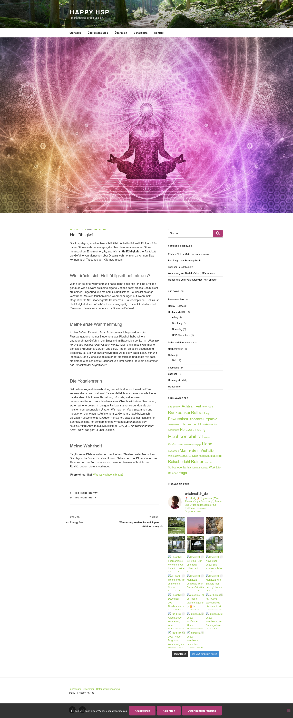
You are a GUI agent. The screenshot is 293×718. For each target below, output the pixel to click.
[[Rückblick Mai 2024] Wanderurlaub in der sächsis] (176, 544)
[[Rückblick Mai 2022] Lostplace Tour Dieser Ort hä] (195, 582)
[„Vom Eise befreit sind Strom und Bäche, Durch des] (214, 526)
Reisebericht (179, 461)
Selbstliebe (175, 467)
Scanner (172, 373)
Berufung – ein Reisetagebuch (184, 260)
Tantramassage (200, 467)
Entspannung (189, 424)
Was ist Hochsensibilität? (108, 474)
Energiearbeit (173, 424)
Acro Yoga (207, 406)
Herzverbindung (193, 429)
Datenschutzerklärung (108, 689)
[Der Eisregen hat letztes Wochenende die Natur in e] (214, 601)
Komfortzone (175, 444)
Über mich (121, 33)
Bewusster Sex (176, 299)
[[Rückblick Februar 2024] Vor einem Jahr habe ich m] (176, 563)
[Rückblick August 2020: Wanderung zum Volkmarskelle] (176, 620)
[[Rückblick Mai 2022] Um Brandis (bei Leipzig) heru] (214, 582)
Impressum (75, 689)
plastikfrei (216, 456)
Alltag (175, 317)
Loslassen (173, 451)
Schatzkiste (141, 33)
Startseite (75, 33)
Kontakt (158, 33)
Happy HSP (90, 11)
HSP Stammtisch (181, 335)
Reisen (171, 355)
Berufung (177, 323)
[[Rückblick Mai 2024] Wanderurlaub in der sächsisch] (214, 544)
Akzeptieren (142, 711)
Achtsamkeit (191, 405)
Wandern (173, 386)
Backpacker (179, 412)
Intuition (207, 437)
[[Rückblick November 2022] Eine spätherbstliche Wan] (214, 563)
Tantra (186, 467)
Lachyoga (197, 444)
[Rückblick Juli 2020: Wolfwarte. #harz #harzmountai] (195, 620)
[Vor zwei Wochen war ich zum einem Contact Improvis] (176, 582)
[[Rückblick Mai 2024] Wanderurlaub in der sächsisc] (195, 544)
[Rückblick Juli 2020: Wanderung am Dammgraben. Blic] (214, 620)
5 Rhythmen (174, 406)
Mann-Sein (190, 450)
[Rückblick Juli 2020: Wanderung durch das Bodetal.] (195, 639)
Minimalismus (175, 455)
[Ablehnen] (288, 710)
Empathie (210, 418)
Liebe (207, 443)
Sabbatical (173, 367)
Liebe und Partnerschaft (181, 342)
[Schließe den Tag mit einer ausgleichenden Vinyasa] (176, 526)
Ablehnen (169, 711)
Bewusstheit (178, 418)
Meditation (208, 450)
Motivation (187, 456)
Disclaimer (88, 689)
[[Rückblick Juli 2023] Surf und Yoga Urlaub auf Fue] (195, 563)
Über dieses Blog (98, 33)
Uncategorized (176, 380)
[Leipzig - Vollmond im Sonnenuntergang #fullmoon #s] (195, 526)
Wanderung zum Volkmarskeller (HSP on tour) (192, 279)
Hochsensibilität (86, 493)
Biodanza (196, 418)
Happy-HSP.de (176, 305)
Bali (174, 360)
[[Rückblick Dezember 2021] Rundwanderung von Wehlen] (176, 601)
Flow (201, 424)
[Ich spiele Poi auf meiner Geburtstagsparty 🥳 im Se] (195, 601)
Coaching (177, 329)
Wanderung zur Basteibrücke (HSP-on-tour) (191, 273)
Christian (99, 229)
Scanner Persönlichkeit (180, 267)
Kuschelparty (187, 444)
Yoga (183, 472)
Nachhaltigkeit (175, 349)
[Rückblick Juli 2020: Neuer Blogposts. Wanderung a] (176, 639)
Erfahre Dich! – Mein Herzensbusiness (188, 254)
